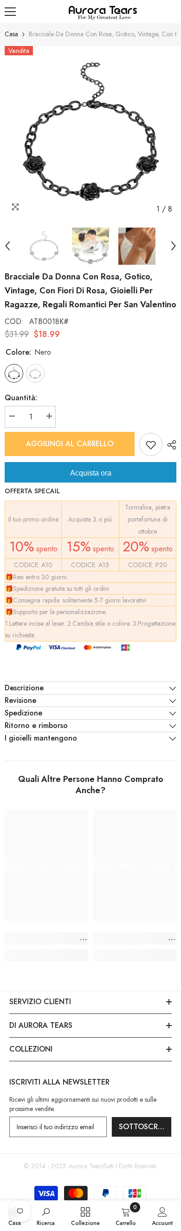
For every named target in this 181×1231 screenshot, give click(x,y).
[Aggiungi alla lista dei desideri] (150, 444)
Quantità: (21, 397)
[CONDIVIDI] (169, 445)
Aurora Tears (85, 1166)
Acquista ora (90, 473)
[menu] (10, 11)
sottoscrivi (143, 1126)
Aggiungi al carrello (71, 443)
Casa (11, 34)
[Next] (174, 246)
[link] (46, 939)
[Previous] (7, 246)
